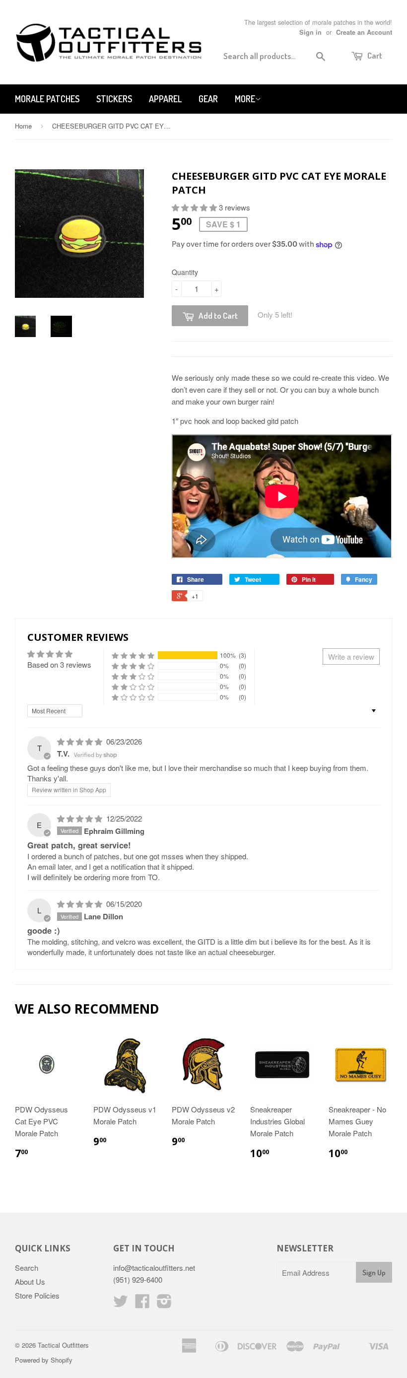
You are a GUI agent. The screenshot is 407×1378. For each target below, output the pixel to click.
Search (26, 1267)
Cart (374, 55)
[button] (195, 207)
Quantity (185, 272)
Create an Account (364, 32)
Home (23, 126)
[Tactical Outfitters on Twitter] (120, 1304)
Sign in (310, 32)
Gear (208, 98)
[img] (80, 741)
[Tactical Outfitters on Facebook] (142, 1304)
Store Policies (37, 1295)
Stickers (114, 98)
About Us (30, 1281)
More (245, 98)
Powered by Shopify (43, 1360)
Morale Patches (47, 98)
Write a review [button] (351, 656)
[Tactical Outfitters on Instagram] (164, 1304)
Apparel (165, 98)
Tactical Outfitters (63, 1345)
